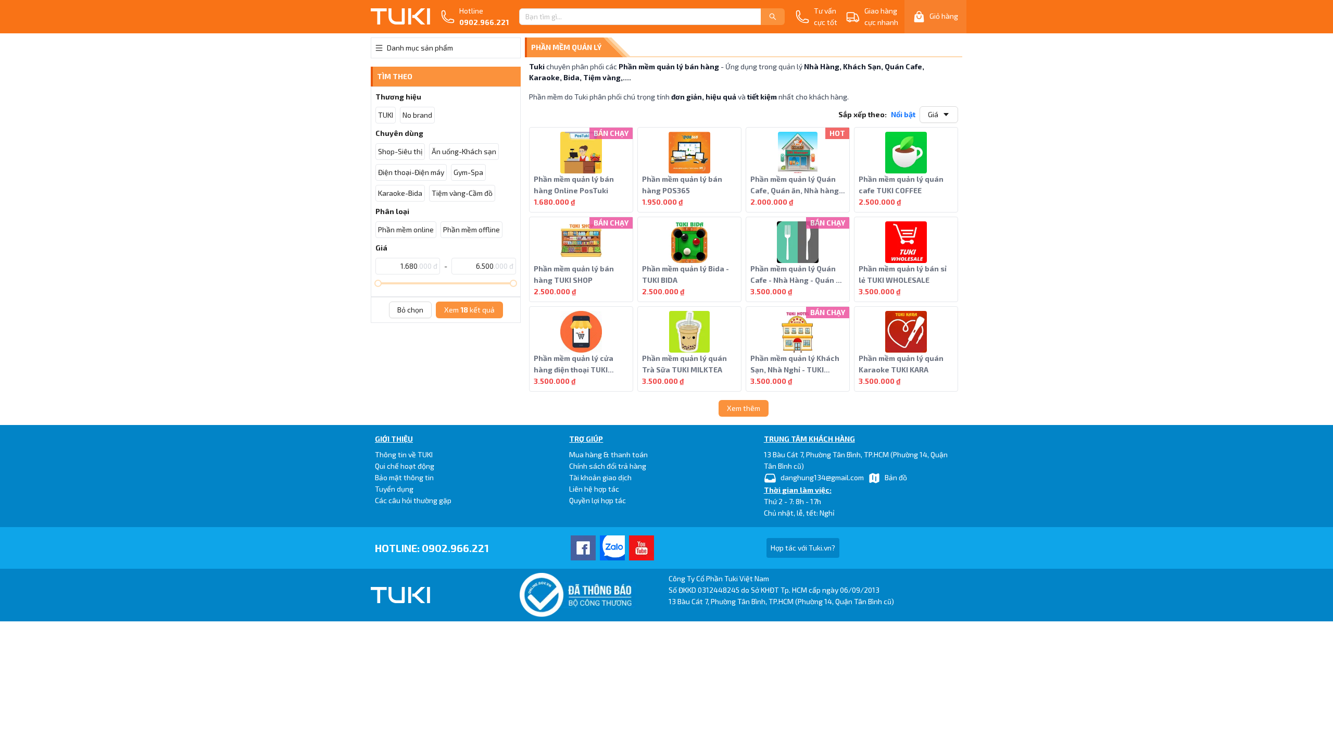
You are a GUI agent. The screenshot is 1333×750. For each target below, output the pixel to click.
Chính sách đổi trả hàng (607, 465)
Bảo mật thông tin (404, 477)
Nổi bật (903, 114)
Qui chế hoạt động (404, 465)
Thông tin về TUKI (404, 454)
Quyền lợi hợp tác (597, 500)
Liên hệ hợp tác (594, 488)
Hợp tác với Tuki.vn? (803, 547)
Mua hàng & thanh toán (608, 454)
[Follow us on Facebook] (583, 547)
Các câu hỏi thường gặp (413, 500)
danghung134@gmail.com (822, 477)
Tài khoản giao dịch (600, 477)
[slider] (378, 283)
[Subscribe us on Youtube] (641, 547)
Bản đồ (896, 477)
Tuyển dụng (394, 488)
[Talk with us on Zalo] (612, 547)
